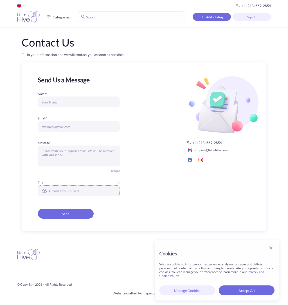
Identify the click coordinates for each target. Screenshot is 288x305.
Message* (44, 143)
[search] (83, 17)
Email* (42, 118)
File (40, 182)
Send (66, 214)
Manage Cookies (187, 290)
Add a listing (214, 17)
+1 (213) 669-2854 (256, 5)
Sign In (251, 17)
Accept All (246, 290)
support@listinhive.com (211, 150)
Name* (42, 94)
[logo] (28, 16)
